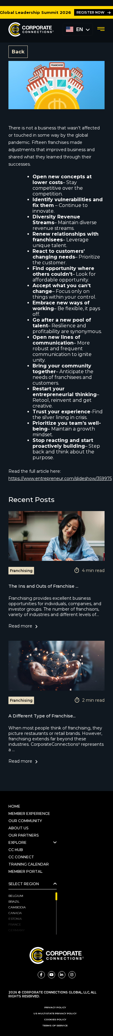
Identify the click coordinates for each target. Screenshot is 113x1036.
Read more (20, 626)
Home (14, 806)
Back (18, 52)
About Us (18, 828)
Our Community (25, 820)
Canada (15, 913)
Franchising (21, 570)
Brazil (14, 902)
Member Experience (29, 813)
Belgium (15, 896)
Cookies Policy (55, 1019)
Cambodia (17, 907)
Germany (16, 930)
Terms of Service (54, 1025)
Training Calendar (28, 864)
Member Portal (25, 871)
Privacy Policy (55, 1007)
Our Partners (23, 835)
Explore (17, 842)
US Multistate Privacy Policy (55, 1013)
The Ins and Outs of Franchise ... (43, 586)
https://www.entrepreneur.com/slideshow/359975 (60, 478)
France (14, 924)
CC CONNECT (21, 857)
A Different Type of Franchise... (42, 716)
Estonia (15, 919)
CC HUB (15, 849)
